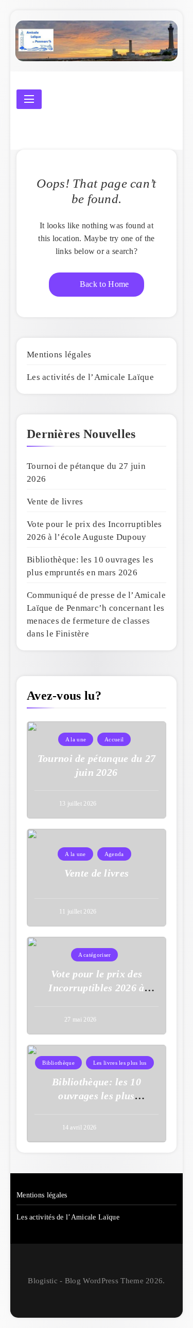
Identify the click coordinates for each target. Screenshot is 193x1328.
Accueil (114, 739)
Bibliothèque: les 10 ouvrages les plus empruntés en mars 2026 (96, 1095)
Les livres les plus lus (120, 1063)
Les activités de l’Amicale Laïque (90, 377)
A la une (75, 739)
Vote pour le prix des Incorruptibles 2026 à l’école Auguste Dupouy (96, 987)
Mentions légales (59, 354)
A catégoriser (94, 955)
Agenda (114, 854)
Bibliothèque (58, 1063)
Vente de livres (55, 501)
